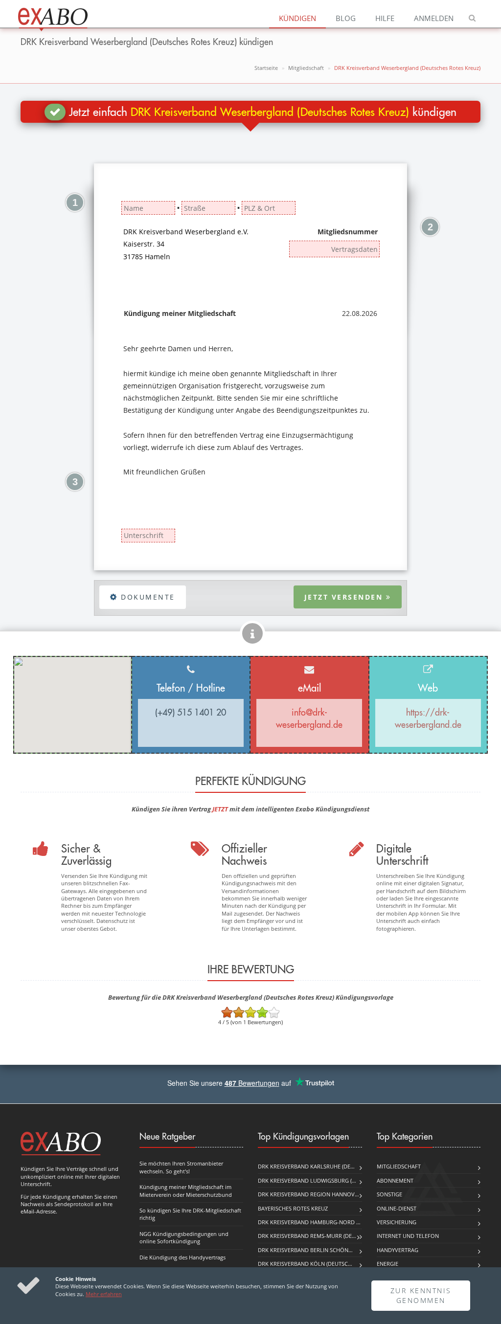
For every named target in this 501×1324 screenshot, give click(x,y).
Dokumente (146, 597)
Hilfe (384, 18)
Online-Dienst (396, 1208)
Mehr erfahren (104, 1294)
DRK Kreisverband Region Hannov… (308, 1194)
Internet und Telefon (408, 1235)
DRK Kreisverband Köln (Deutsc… (305, 1263)
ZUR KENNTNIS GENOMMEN (421, 1295)
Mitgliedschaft (306, 67)
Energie (387, 1263)
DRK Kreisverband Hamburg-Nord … (309, 1222)
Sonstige (389, 1194)
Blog (346, 18)
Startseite (266, 67)
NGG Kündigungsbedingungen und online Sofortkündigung (183, 1237)
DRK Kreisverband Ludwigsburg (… (307, 1180)
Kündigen (297, 18)
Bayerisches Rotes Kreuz (293, 1208)
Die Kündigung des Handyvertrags (182, 1257)
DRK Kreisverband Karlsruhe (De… (306, 1166)
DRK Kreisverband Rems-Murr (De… (307, 1235)
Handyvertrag (397, 1250)
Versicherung (396, 1222)
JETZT (220, 809)
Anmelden (434, 18)
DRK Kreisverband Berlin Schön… (305, 1250)
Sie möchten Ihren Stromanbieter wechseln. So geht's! (181, 1167)
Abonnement (395, 1180)
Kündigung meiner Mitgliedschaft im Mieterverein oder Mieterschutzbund (185, 1190)
